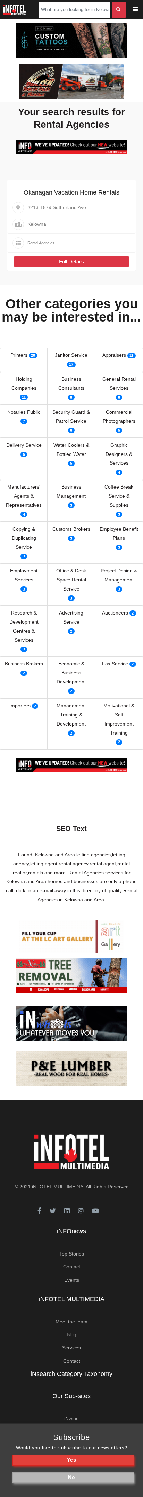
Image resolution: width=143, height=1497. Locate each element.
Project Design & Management (119, 575)
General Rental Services (119, 383)
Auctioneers (115, 613)
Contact (71, 1266)
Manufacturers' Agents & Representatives (24, 496)
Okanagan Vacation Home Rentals (71, 192)
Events (71, 1280)
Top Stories (71, 1254)
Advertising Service (71, 617)
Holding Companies (23, 383)
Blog (71, 1334)
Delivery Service (24, 445)
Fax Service (115, 663)
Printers (18, 355)
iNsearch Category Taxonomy (71, 1373)
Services (71, 1348)
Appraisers (114, 355)
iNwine (71, 1418)
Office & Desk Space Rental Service (71, 580)
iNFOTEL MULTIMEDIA (57, 1186)
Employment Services (23, 575)
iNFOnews (71, 1231)
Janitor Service (71, 355)
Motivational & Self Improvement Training (118, 719)
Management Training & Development (71, 715)
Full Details (71, 261)
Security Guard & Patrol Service (71, 416)
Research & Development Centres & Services (24, 626)
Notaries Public (23, 412)
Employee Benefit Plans (119, 533)
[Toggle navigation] (140, 10)
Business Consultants (71, 383)
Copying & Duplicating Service (24, 538)
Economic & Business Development (71, 672)
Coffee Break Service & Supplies (118, 496)
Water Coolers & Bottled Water (71, 449)
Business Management (71, 491)
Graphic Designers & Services (119, 454)
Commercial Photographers (119, 416)
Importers (20, 705)
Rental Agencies (40, 243)
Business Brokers (24, 663)
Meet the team (71, 1321)
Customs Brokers (71, 529)
